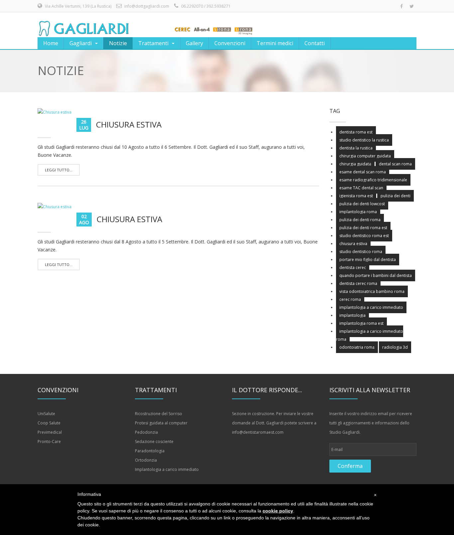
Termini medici (275, 43)
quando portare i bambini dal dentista (375, 275)
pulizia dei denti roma (360, 220)
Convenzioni (229, 43)
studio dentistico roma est (364, 235)
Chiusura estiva (129, 124)
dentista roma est (356, 132)
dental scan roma (395, 164)
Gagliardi (80, 43)
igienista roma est (356, 196)
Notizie (118, 43)
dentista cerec (352, 267)
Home (50, 43)
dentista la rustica (356, 148)
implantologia (352, 315)
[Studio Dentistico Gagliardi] (146, 25)
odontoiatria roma (357, 347)
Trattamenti (153, 43)
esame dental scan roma (362, 172)
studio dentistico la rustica (364, 140)
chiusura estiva (353, 243)
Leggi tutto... (58, 169)
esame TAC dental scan (361, 188)
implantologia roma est (361, 323)
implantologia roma (358, 212)
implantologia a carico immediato (371, 307)
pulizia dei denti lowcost (362, 204)
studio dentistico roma (360, 251)
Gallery (194, 43)
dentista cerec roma (358, 283)
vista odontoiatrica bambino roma (371, 291)
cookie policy (278, 510)
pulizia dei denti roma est (363, 227)
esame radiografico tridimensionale (373, 180)
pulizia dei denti (395, 196)
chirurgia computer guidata (365, 156)
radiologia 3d (395, 347)
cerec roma (350, 299)
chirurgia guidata (355, 164)
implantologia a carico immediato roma (369, 335)
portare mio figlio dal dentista (367, 259)
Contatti (314, 43)
